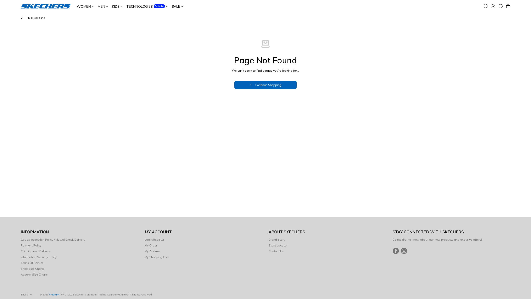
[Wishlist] (501, 6)
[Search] (486, 6)
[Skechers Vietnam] (46, 6)
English (25, 294)
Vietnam (54, 294)
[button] (508, 6)
